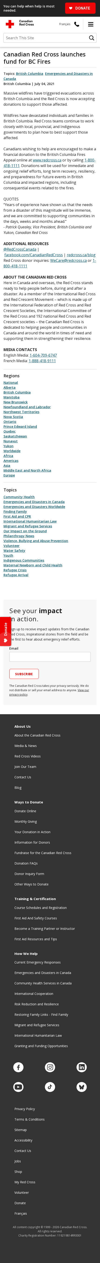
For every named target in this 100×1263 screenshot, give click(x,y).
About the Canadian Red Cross (37, 735)
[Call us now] (76, 24)
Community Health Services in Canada (43, 983)
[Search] (92, 38)
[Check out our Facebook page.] (18, 1067)
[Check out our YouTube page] (18, 1087)
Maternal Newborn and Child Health (32, 565)
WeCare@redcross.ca (68, 260)
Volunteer (11, 545)
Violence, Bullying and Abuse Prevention (35, 541)
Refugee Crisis (15, 570)
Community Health (19, 497)
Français (64, 24)
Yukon (8, 446)
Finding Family (15, 511)
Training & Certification (35, 899)
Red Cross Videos (27, 756)
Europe (9, 475)
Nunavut (10, 441)
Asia (6, 465)
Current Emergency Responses (37, 962)
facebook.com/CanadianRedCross (33, 254)
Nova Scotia (13, 416)
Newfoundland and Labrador (27, 407)
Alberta (9, 387)
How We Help (26, 953)
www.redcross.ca (47, 160)
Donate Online (25, 811)
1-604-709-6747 (43, 355)
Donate (20, 1203)
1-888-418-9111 (42, 360)
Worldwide (11, 451)
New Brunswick (15, 402)
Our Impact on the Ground (25, 531)
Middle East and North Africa (27, 470)
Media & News (25, 745)
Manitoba (11, 397)
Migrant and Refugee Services (27, 526)
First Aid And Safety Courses (35, 918)
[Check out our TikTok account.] (50, 1087)
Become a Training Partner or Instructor (44, 928)
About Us (22, 726)
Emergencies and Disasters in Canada (34, 502)
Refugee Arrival (15, 575)
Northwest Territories (21, 412)
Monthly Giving (25, 821)
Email (13, 648)
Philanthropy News (18, 536)
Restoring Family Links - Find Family (41, 1014)
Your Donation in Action (32, 832)
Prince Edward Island (20, 426)
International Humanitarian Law (30, 521)
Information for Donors (32, 842)
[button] (90, 24)
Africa (8, 456)
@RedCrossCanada (19, 249)
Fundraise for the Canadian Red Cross (42, 853)
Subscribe (24, 674)
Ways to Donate (28, 802)
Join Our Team (25, 766)
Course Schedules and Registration (40, 907)
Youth (8, 555)
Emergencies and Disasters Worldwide (34, 506)
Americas (10, 460)
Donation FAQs (26, 863)
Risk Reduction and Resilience (36, 1004)
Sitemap (20, 1130)
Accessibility (23, 1140)
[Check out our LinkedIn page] (82, 1067)
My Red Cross (24, 1182)
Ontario (9, 421)
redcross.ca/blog (81, 254)
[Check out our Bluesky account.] (82, 1087)
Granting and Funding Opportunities (41, 1046)
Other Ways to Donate (31, 884)
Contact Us (22, 777)
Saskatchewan (15, 436)
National (10, 382)
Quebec (9, 431)
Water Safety (14, 550)
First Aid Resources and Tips (35, 939)
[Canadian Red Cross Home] (19, 24)
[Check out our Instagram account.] (50, 1067)
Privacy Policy (24, 1109)
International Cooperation (33, 993)
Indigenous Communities (23, 560)
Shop (18, 1171)
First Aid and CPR (17, 516)
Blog (17, 787)
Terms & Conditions (29, 1119)
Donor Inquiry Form (29, 874)
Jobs (17, 1161)
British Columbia (29, 73)
